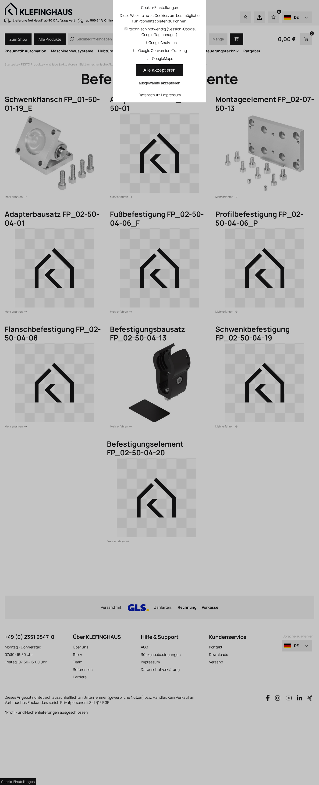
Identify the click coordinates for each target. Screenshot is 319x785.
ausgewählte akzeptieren (159, 83)
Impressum (172, 95)
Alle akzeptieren (159, 70)
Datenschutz (149, 95)
